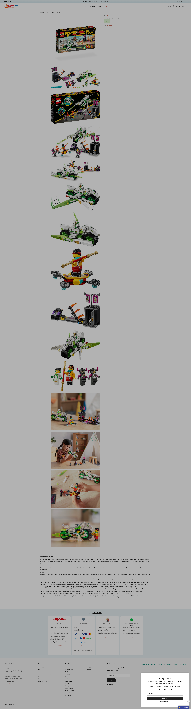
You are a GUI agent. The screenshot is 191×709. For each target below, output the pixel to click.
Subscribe (164, 698)
